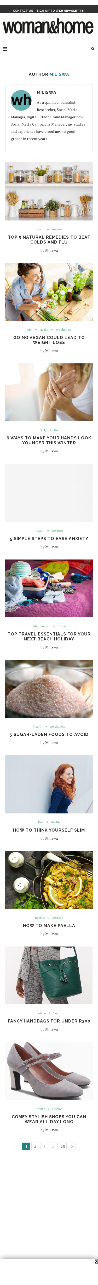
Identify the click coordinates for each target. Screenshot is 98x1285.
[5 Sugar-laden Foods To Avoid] (49, 689)
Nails (57, 430)
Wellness (57, 229)
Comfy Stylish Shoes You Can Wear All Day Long (49, 1119)
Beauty (42, 430)
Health (40, 229)
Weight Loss (63, 329)
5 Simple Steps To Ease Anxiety (49, 538)
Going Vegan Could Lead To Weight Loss (49, 340)
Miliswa (46, 92)
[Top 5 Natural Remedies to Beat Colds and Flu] (49, 191)
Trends (57, 1013)
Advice (40, 1109)
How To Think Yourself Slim (49, 830)
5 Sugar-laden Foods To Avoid (49, 734)
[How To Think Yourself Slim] (49, 784)
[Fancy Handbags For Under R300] (49, 975)
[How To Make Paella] (49, 880)
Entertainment (41, 626)
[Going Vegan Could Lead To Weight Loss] (49, 292)
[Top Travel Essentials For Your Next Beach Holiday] (49, 588)
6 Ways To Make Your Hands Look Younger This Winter (49, 440)
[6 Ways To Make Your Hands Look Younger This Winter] (49, 392)
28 (63, 1146)
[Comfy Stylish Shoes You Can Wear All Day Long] (49, 1071)
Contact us (23, 10)
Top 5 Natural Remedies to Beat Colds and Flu (49, 240)
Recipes (40, 918)
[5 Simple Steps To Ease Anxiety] (49, 493)
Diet (29, 329)
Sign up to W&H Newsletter (61, 10)
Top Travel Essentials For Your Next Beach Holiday (49, 636)
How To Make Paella (49, 925)
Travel (62, 626)
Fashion (41, 1013)
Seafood (57, 918)
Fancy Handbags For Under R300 (49, 1021)
